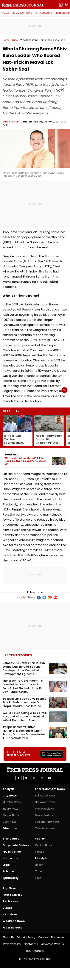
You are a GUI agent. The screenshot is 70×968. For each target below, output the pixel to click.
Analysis (8, 789)
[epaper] (61, 4)
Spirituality (10, 878)
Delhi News (9, 822)
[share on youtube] (50, 778)
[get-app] (66, 4)
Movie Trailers (44, 815)
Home (5, 12)
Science (8, 871)
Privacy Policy (12, 944)
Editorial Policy (26, 937)
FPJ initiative (12, 852)
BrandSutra (11, 838)
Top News (9, 888)
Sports (40, 838)
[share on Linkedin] (34, 778)
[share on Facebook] (18, 778)
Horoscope (10, 858)
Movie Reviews (44, 809)
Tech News (10, 901)
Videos (7, 908)
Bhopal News (11, 815)
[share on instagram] (42, 778)
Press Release (12, 927)
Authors (39, 951)
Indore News (10, 809)
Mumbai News (22, 12)
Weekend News (14, 921)
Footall (39, 852)
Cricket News (43, 845)
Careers (43, 937)
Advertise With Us (52, 944)
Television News (45, 828)
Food (38, 878)
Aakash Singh (11, 121)
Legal (6, 865)
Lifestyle (41, 858)
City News (10, 795)
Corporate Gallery (16, 845)
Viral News (10, 914)
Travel (39, 871)
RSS (28, 951)
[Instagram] (50, 597)
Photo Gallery (12, 895)
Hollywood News (45, 802)
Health (39, 865)
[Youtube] (55, 597)
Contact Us (31, 944)
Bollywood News (45, 795)
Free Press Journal (23, 5)
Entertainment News (50, 789)
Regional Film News (47, 822)
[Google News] (25, 597)
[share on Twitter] (26, 778)
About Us (8, 937)
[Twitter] (44, 597)
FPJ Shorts (44, 12)
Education (10, 828)
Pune (15, 40)
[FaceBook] (39, 597)
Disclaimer (58, 937)
